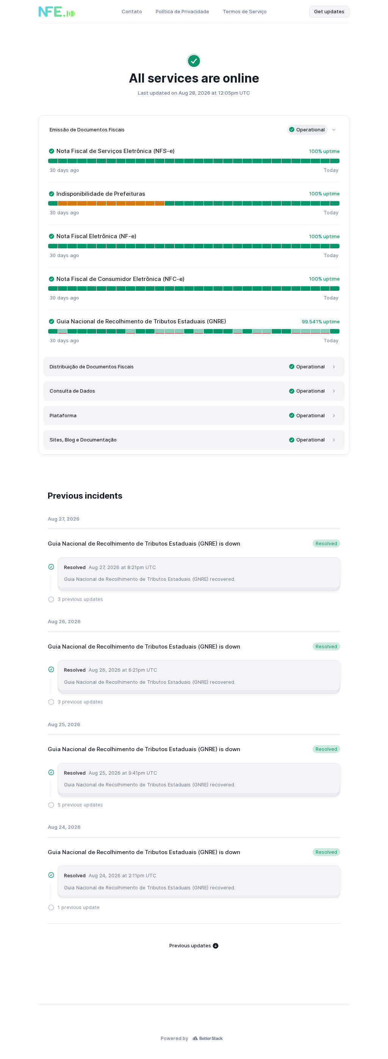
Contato (132, 11)
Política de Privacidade (182, 11)
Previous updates (190, 945)
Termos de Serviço (245, 11)
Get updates (329, 11)
